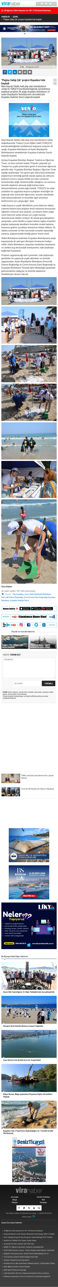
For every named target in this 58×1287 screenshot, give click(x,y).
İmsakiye (43, 1202)
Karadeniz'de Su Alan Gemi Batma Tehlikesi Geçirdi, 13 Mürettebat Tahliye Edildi (28, 1263)
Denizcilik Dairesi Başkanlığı (12, 597)
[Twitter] (10, 72)
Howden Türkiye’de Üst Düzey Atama (16, 1260)
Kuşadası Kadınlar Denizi (19, 600)
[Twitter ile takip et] (23, 1208)
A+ (55, 80)
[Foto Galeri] (46, 4)
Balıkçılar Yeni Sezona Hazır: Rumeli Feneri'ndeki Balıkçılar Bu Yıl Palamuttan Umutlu (25, 1254)
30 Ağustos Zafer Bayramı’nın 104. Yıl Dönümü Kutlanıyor (23, 1231)
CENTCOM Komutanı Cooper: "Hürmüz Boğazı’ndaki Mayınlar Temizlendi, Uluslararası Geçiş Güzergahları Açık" (28, 1250)
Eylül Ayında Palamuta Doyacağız (15, 1270)
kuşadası (19, 594)
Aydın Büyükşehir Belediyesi (40, 594)
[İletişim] (50, 4)
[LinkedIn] (15, 72)
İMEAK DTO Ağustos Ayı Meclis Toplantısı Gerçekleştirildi (23, 1247)
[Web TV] (42, 4)
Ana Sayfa (14, 1197)
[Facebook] (5, 72)
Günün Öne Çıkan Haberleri (11, 1222)
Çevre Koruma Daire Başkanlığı (35, 597)
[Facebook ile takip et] (18, 1208)
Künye (14, 1200)
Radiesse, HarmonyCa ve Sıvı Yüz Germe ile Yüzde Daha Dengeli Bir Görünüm (25, 1276)
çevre (26, 594)
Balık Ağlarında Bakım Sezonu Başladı (17, 1267)
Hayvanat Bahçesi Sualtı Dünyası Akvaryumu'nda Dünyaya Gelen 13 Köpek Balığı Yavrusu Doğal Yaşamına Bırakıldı (27, 1234)
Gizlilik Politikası (43, 1197)
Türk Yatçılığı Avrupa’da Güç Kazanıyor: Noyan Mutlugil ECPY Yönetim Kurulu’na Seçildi (26, 1237)
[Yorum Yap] (30, 72)
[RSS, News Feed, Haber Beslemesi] (28, 1208)
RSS (43, 1200)
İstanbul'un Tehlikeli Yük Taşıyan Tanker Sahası (20, 1240)
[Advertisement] (29, 739)
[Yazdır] (25, 72)
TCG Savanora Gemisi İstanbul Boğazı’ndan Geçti (21, 1257)
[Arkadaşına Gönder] (20, 72)
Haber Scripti (26, 1217)
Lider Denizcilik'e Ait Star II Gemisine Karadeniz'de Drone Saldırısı (26, 1273)
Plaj (14, 594)
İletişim (15, 1202)
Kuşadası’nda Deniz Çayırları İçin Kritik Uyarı (19, 1244)
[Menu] (38, 4)
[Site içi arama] (55, 4)
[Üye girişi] (33, 1208)
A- (55, 83)
